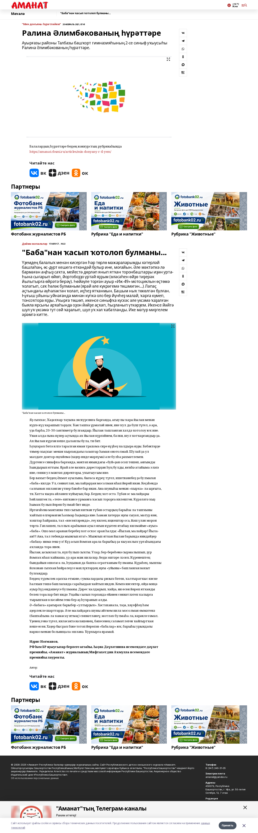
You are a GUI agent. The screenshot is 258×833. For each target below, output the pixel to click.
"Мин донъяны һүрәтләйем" (41, 24)
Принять (227, 825)
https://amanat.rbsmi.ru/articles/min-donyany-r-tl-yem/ (70, 151)
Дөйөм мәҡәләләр (34, 243)
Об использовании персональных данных (35, 778)
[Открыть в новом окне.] (37, 173)
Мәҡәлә (18, 14)
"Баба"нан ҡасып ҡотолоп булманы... (85, 13)
